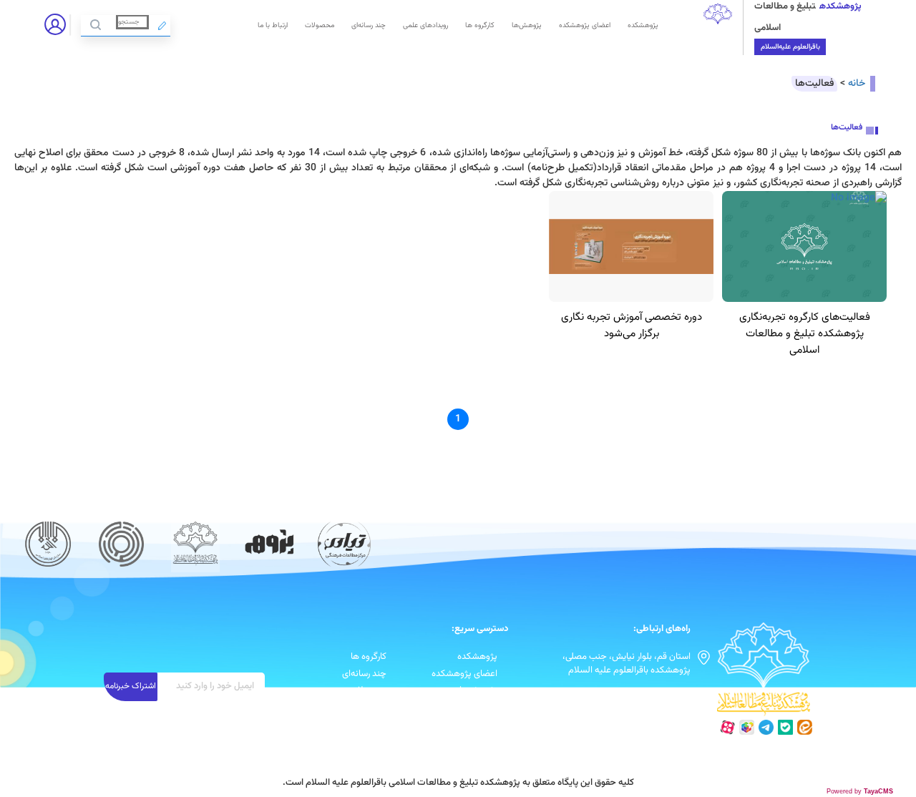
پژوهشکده (643, 25)
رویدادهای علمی (425, 25)
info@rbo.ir (668, 694)
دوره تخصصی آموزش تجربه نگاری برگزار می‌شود (631, 325)
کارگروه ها (479, 25)
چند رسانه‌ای (368, 25)
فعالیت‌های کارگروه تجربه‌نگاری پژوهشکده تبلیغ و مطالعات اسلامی (804, 333)
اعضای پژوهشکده (584, 25)
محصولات (319, 25)
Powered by (860, 791)
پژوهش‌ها (527, 25)
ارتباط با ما (273, 25)
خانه (856, 84)
